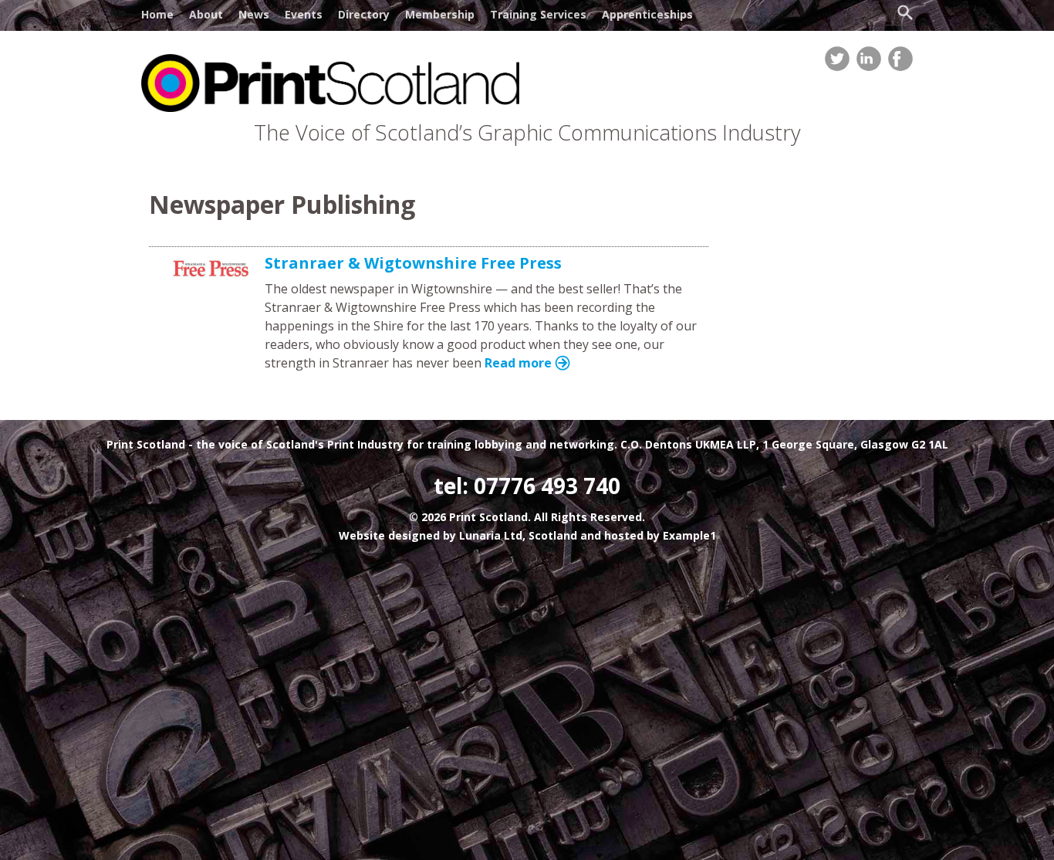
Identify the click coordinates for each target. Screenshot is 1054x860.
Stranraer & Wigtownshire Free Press (413, 262)
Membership (440, 14)
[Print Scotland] (330, 107)
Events (304, 14)
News (253, 14)
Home (157, 14)
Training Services (538, 14)
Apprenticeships (647, 14)
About (206, 14)
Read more (518, 362)
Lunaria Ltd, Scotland (518, 535)
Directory (364, 14)
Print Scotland (145, 444)
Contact (163, 42)
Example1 (689, 535)
